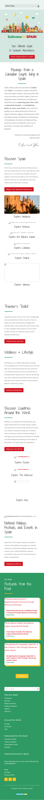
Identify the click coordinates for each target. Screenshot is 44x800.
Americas (7, 726)
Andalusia (8, 698)
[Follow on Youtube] (14, 779)
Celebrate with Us (13, 564)
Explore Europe (22, 462)
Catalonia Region (10, 706)
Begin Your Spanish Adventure (19, 189)
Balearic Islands (10, 703)
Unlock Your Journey (14, 341)
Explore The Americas (22, 475)
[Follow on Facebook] (6, 779)
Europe (7, 724)
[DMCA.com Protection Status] (22, 795)
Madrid (7, 709)
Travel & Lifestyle (10, 742)
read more (10, 615)
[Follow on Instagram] (10, 779)
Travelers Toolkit (10, 739)
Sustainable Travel (11, 744)
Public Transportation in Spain (22, 57)
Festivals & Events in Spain (16, 754)
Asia (5, 729)
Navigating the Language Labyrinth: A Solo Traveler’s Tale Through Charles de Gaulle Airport (21, 658)
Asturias (7, 701)
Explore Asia (22, 500)
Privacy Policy (9, 775)
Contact (7, 772)
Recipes (7, 747)
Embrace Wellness (14, 390)
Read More (22, 676)
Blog (6, 770)
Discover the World (14, 449)
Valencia (7, 711)
